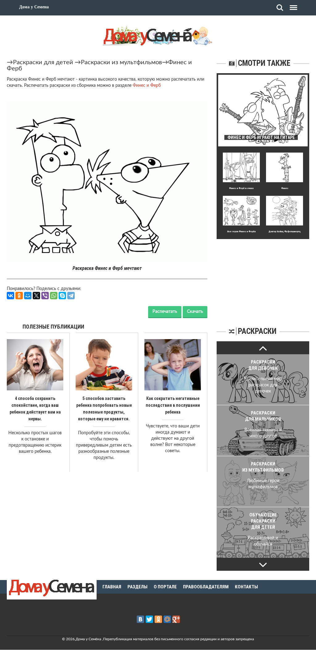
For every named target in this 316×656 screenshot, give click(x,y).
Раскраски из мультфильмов (121, 62)
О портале (165, 587)
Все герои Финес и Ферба (241, 231)
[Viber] (45, 295)
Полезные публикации (53, 326)
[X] (36, 295)
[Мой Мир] (27, 295)
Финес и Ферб (147, 85)
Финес (284, 188)
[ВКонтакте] (10, 295)
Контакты (246, 587)
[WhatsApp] (53, 295)
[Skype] (62, 295)
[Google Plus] (176, 619)
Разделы (137, 587)
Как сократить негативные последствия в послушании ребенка (173, 405)
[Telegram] (71, 295)
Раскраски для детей (43, 62)
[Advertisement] (263, 277)
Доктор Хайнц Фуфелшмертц (284, 231)
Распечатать (164, 311)
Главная (111, 587)
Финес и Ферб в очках (241, 188)
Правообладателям (206, 587)
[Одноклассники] (19, 295)
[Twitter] (149, 619)
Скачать (195, 311)
